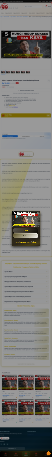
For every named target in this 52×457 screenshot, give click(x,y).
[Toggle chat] (49, 453)
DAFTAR (26, 235)
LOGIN (25, 230)
